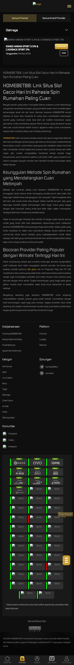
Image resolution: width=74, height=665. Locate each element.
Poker (4, 412)
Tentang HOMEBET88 (11, 333)
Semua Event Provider (53, 18)
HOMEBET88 (9, 138)
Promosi (43, 333)
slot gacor (32, 269)
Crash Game (7, 400)
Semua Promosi (20, 18)
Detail (64, 53)
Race (4, 383)
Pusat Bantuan (8, 345)
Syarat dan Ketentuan (11, 350)
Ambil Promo (61, 46)
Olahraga (12, 30)
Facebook (12, 433)
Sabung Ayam (8, 417)
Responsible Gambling (12, 339)
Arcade (5, 406)
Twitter (11, 440)
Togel (4, 389)
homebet (50, 373)
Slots (4, 372)
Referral (42, 345)
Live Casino (7, 377)
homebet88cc (52, 366)
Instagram (12, 446)
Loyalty (42, 339)
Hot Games (7, 366)
